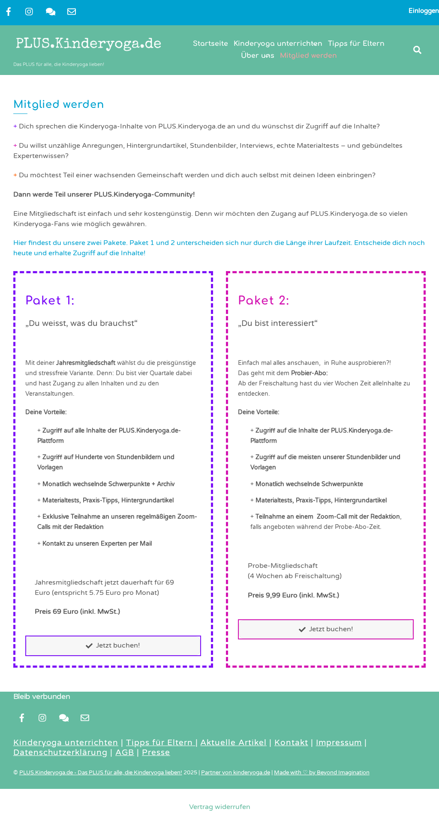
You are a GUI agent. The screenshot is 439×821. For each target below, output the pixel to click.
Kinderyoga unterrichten (278, 44)
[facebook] (8, 11)
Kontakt (291, 742)
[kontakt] (50, 11)
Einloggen (424, 11)
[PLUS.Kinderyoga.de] (88, 53)
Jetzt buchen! (118, 645)
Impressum (339, 742)
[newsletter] (71, 11)
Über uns (257, 56)
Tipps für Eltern (356, 44)
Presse (156, 752)
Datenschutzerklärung (60, 752)
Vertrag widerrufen (219, 807)
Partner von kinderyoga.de (235, 772)
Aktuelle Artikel (233, 742)
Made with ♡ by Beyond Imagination (322, 772)
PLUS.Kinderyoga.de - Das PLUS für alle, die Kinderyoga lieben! (100, 772)
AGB (124, 752)
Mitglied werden (308, 56)
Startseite (210, 44)
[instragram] (29, 11)
